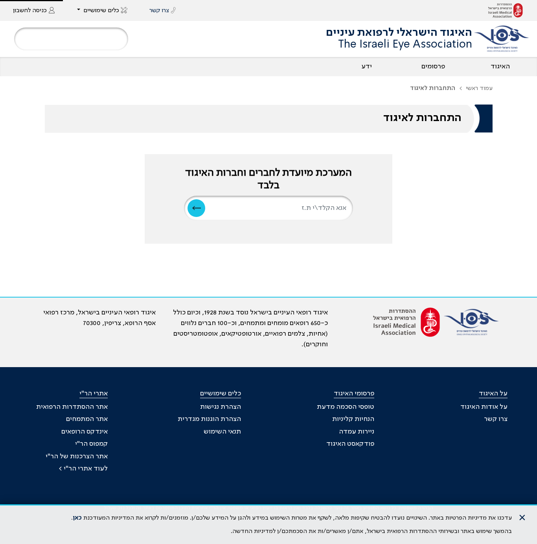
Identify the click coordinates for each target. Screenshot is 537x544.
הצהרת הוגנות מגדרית (209, 419)
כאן (77, 518)
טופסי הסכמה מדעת (345, 406)
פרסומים (433, 66)
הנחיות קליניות (353, 419)
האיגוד (500, 66)
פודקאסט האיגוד (350, 443)
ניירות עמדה (356, 431)
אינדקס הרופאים (84, 431)
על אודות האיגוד (484, 406)
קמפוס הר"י (91, 443)
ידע (366, 66)
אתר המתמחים (87, 419)
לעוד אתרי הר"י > (83, 468)
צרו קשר (496, 419)
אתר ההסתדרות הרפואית (72, 406)
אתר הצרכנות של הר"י (77, 456)
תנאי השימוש (222, 431)
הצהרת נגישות (220, 406)
